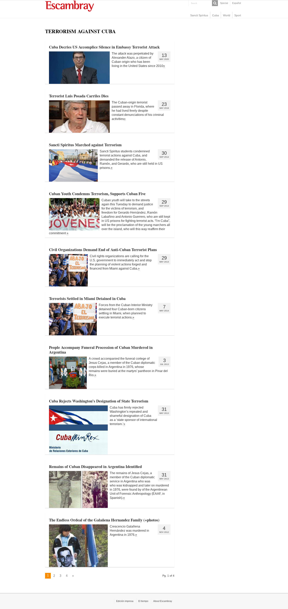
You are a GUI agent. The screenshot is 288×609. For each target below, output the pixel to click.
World (226, 15)
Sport (237, 15)
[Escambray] (69, 5)
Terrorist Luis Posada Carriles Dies (79, 96)
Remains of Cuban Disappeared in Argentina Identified (95, 466)
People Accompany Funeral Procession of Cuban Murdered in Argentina (101, 350)
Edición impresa (124, 601)
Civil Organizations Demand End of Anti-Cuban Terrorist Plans (103, 249)
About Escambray (162, 601)
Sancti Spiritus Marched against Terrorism (85, 145)
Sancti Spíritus (199, 15)
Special (224, 3)
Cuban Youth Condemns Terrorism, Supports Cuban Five (97, 194)
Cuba (215, 15)
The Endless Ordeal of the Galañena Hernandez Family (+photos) (104, 520)
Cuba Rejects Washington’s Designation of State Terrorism (98, 401)
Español (236, 3)
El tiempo (143, 601)
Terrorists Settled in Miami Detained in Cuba (87, 298)
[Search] (215, 3)
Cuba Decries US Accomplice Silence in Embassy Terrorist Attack (104, 47)
